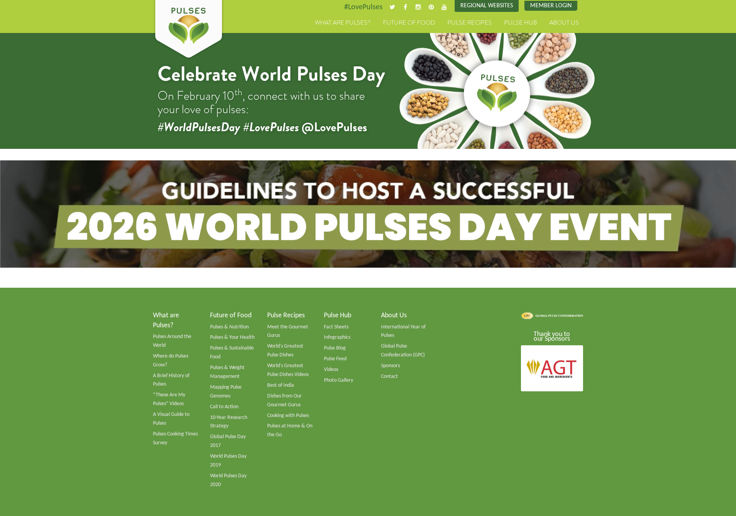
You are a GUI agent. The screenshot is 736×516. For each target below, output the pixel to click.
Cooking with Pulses (288, 416)
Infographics (337, 337)
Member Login (551, 6)
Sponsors (390, 366)
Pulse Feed (335, 359)
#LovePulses (363, 7)
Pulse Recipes (469, 22)
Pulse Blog (335, 348)
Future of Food (409, 22)
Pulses (188, 30)
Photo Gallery (338, 380)
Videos (331, 370)
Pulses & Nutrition (229, 327)
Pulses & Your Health (232, 337)
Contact (389, 376)
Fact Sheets (336, 327)
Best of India (280, 385)
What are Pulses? (343, 22)
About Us (564, 22)
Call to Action (224, 407)
